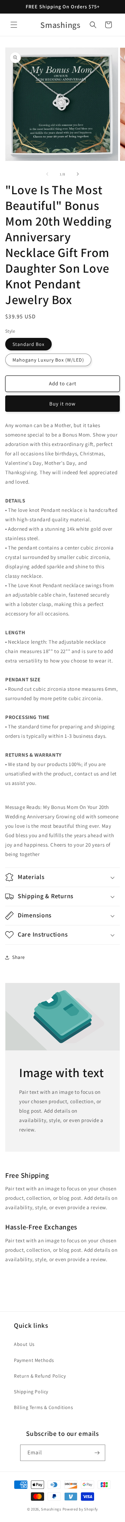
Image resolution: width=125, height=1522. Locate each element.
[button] (14, 24)
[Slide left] (47, 174)
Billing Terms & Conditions (43, 1407)
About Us (24, 1344)
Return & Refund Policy (40, 1376)
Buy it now (62, 403)
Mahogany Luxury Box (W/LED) (48, 360)
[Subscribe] (97, 1453)
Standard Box (28, 344)
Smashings (51, 1509)
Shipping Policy (31, 1391)
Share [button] (18, 957)
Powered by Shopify (80, 1509)
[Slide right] (77, 174)
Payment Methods (34, 1360)
